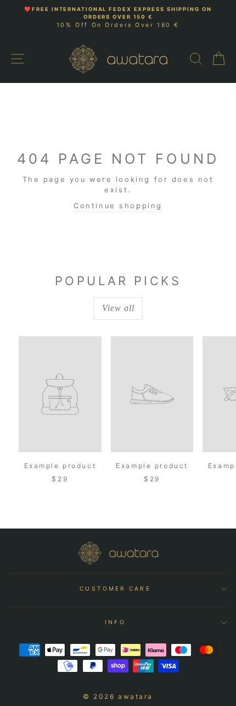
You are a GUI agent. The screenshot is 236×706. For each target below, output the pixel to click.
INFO (115, 622)
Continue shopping (118, 206)
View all (118, 308)
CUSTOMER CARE (115, 588)
